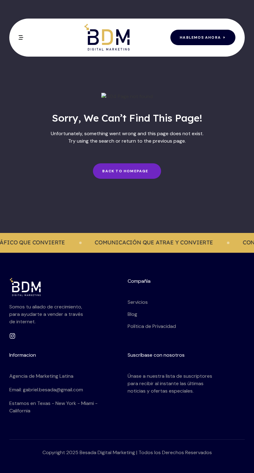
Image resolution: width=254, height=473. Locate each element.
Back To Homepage (125, 171)
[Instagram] (12, 336)
